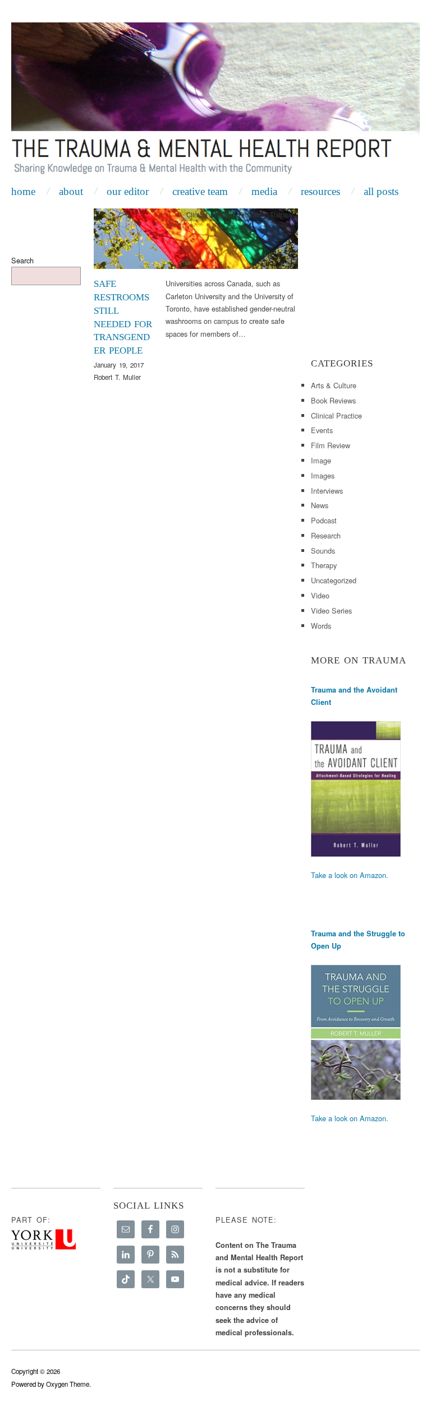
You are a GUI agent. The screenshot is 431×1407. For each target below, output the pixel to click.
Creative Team (200, 191)
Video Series (331, 610)
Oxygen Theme (67, 1384)
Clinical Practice (210, 214)
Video (320, 595)
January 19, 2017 (119, 364)
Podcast (324, 520)
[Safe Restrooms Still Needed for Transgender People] (196, 241)
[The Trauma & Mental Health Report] (215, 101)
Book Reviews (333, 400)
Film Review (330, 445)
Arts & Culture (333, 385)
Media (264, 191)
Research (252, 214)
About (71, 191)
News (319, 505)
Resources (320, 191)
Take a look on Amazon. (349, 875)
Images (322, 475)
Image (321, 460)
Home (23, 191)
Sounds (323, 550)
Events (322, 430)
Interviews (327, 490)
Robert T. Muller (117, 377)
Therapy (281, 214)
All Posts (381, 191)
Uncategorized (333, 580)
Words (321, 625)
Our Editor (128, 191)
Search (22, 260)
